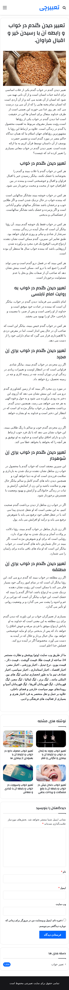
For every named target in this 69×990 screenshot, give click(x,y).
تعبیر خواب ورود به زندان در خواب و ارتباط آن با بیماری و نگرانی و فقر (52, 754)
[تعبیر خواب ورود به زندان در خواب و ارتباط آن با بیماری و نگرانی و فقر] (51, 738)
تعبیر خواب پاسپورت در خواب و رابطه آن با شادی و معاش (19, 789)
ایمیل (62, 887)
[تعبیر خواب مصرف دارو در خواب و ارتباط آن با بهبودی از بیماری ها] (18, 738)
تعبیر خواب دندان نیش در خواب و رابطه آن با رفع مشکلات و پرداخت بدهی (52, 789)
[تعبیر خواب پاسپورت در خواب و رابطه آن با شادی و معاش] (18, 773)
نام (63, 871)
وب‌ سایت (61, 904)
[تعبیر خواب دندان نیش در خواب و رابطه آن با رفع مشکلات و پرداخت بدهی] (51, 773)
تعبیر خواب (57, 964)
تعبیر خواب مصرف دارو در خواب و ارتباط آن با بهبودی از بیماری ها (18, 754)
